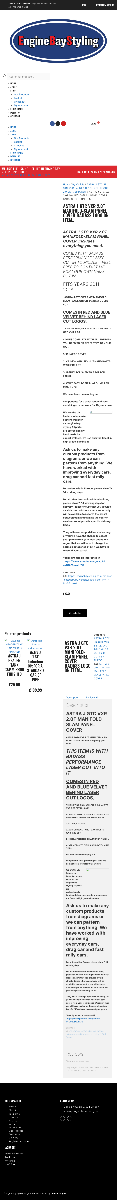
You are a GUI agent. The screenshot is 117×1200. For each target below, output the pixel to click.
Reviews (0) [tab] (92, 697)
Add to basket (75, 613)
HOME (13, 83)
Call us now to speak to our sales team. (26, 174)
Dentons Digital (59, 1193)
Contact (15, 116)
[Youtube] (63, 123)
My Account (21, 105)
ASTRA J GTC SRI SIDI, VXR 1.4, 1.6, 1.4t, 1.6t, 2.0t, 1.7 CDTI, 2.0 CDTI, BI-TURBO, (86, 188)
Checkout (19, 101)
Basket (18, 98)
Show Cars (16, 109)
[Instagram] (57, 123)
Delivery (15, 112)
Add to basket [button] (14, 695)
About (14, 87)
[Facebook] (62, 1118)
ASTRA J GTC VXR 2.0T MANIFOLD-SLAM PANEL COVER (102, 671)
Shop (13, 90)
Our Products (22, 94)
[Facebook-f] (52, 123)
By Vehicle (78, 184)
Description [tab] (72, 697)
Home (66, 184)
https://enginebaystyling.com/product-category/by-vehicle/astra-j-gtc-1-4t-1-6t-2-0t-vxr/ (87, 579)
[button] (21, 123)
